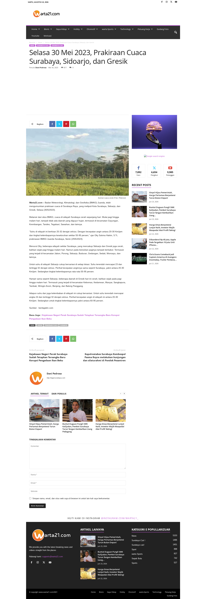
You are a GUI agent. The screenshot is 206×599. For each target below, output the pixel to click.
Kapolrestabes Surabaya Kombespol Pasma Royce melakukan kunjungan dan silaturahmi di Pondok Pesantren (104, 357)
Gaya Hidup (61, 29)
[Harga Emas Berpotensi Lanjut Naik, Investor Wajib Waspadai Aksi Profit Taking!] (111, 410)
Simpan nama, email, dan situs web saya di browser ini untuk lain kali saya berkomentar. (71, 498)
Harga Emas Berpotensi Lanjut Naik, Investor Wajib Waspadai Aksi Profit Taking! (110, 426)
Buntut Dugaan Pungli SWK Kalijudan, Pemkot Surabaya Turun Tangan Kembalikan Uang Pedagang (77, 428)
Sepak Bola (137, 558)
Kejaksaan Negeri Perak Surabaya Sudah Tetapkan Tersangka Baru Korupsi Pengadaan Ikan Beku (48, 357)
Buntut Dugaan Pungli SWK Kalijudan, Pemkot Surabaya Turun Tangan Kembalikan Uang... (162, 211)
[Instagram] (166, 2)
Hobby (77, 29)
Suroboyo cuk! (57, 45)
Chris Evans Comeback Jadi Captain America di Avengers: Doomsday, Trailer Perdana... (163, 257)
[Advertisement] (103, 92)
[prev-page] (120, 393)
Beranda (32, 42)
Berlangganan (170, 167)
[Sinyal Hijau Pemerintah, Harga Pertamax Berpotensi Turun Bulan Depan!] (44, 410)
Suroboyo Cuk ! (43, 45)
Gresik (39, 325)
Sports (134, 563)
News (40, 42)
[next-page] (124, 393)
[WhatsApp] (73, 124)
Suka (138, 166)
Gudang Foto (163, 29)
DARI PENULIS (59, 393)
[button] (175, 32)
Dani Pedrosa (40, 67)
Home (34, 29)
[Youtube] (176, 2)
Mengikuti (154, 166)
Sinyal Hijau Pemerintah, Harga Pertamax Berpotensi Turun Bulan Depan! (44, 426)
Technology (125, 29)
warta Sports (107, 29)
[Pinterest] (66, 124)
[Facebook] (162, 2)
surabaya (63, 325)
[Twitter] (171, 2)
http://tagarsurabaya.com (56, 378)
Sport (134, 549)
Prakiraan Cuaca (51, 325)
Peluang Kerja (144, 29)
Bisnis (46, 29)
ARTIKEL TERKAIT (40, 393)
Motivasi (47, 35)
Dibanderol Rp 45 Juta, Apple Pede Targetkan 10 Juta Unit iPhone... (162, 242)
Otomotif (91, 29)
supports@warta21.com (52, 556)
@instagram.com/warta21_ (120, 518)
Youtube (35, 35)
